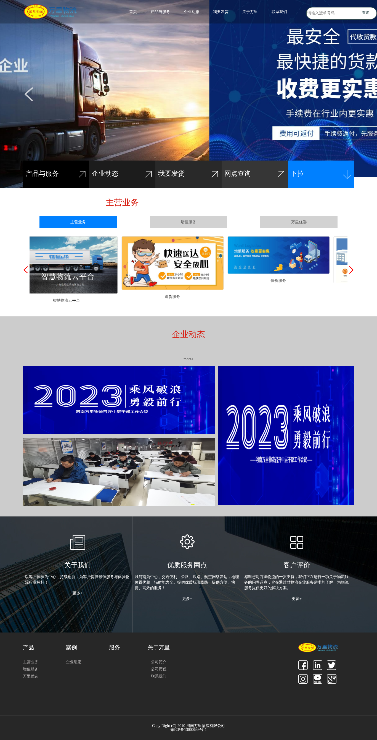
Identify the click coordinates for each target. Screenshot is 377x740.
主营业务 (78, 222)
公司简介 (158, 662)
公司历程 (158, 669)
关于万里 (250, 12)
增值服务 (188, 222)
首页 (133, 12)
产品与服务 (160, 12)
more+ (189, 359)
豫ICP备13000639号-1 (188, 730)
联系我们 (279, 12)
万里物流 (53, 12)
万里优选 (299, 222)
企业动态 (191, 12)
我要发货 (221, 12)
